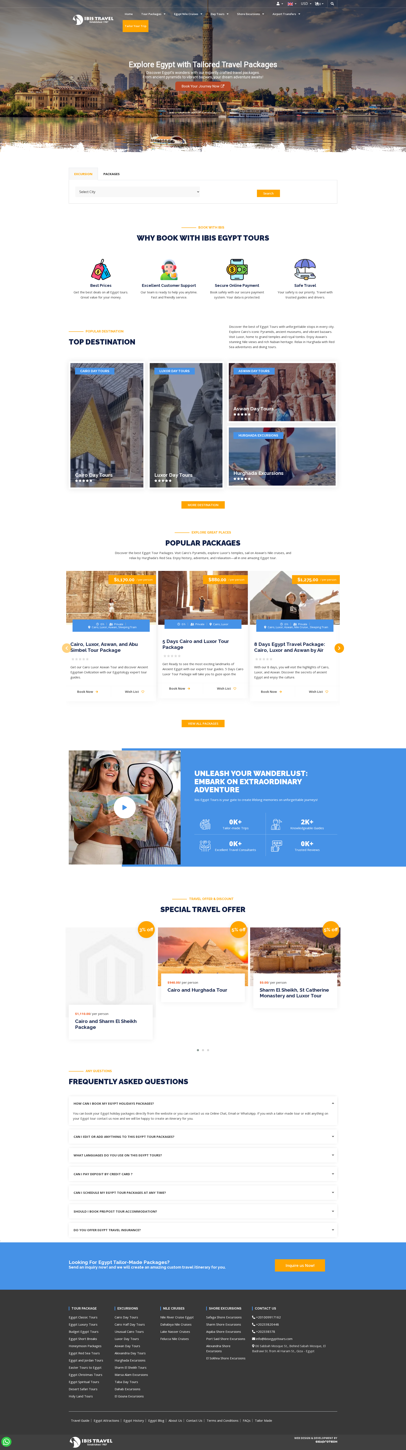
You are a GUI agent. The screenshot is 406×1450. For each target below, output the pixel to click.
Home (129, 14)
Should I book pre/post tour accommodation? (115, 1211)
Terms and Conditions (223, 1420)
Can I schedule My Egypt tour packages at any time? (120, 1192)
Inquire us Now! (299, 1265)
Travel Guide (80, 1420)
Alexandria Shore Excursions (218, 1348)
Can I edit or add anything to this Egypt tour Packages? (124, 1136)
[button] (197, 1050)
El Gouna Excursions (129, 1396)
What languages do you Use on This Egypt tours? (118, 1155)
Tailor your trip (135, 26)
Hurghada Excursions (258, 435)
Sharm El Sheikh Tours (131, 1367)
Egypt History (133, 1420)
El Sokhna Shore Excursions (226, 1358)
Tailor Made (263, 1420)
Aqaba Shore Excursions (223, 1331)
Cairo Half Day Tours (130, 1324)
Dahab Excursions (127, 1389)
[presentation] (66, 648)
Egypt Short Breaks (83, 1339)
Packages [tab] (111, 174)
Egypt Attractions (106, 1420)
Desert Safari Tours (83, 1389)
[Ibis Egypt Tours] (79, 20)
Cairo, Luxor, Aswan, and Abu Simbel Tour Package (104, 647)
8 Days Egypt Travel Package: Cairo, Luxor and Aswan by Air (289, 647)
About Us (175, 1420)
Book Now (85, 691)
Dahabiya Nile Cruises (176, 1324)
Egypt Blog (156, 1420)
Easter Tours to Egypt (85, 1367)
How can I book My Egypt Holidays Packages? (114, 1103)
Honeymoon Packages (85, 1346)
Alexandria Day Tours (130, 1353)
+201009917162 (268, 1317)
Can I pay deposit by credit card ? (103, 1174)
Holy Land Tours (81, 1396)
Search (268, 193)
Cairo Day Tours (94, 371)
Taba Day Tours (126, 1382)
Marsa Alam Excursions (131, 1374)
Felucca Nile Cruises (174, 1339)
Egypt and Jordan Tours (86, 1360)
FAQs (247, 1420)
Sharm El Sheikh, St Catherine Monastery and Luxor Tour (294, 993)
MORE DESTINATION (203, 505)
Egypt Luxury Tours (83, 1324)
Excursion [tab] (83, 174)
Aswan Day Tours (254, 371)
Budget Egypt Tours (84, 1331)
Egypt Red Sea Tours (84, 1353)
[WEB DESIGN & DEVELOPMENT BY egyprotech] (315, 1445)
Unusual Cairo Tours (129, 1331)
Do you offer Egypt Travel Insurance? (107, 1230)
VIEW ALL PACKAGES (203, 723)
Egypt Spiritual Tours (84, 1382)
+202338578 (265, 1331)
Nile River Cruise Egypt (177, 1317)
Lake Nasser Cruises (175, 1331)
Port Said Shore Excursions (225, 1339)
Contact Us (194, 1420)
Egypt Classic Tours (83, 1317)
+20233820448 (267, 1324)
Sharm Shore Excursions (223, 1324)
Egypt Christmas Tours (85, 1374)
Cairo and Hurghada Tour (197, 990)
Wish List (132, 691)
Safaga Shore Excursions (224, 1317)
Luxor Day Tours (174, 371)
